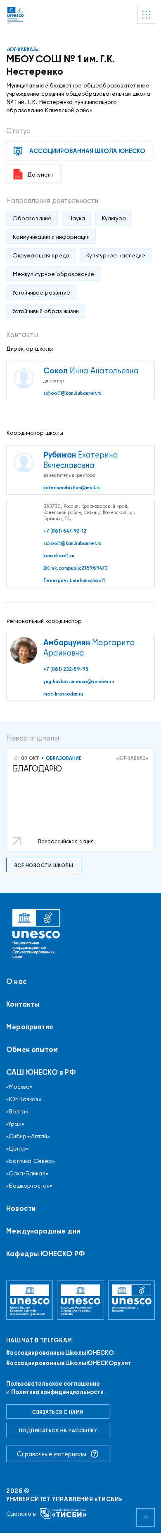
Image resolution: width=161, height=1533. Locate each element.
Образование (63, 758)
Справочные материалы (51, 1453)
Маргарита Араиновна (89, 647)
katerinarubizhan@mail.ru (72, 487)
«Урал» (15, 1124)
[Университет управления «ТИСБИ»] (63, 1513)
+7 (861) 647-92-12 (64, 531)
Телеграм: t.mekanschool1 (74, 580)
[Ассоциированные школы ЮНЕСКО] (131, 1300)
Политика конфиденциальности (57, 1391)
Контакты (22, 1004)
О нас (16, 981)
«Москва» (19, 1087)
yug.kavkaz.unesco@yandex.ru (78, 681)
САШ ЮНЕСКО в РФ (41, 1072)
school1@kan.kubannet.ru (72, 393)
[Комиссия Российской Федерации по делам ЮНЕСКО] (80, 1300)
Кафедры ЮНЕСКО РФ (45, 1254)
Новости (21, 1208)
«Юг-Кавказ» (22, 49)
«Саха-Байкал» (27, 1173)
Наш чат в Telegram (39, 1340)
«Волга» (17, 1111)
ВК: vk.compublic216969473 (75, 568)
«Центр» (17, 1148)
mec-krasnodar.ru (63, 694)
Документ (40, 174)
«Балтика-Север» (30, 1161)
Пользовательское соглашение (53, 1383)
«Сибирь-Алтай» (28, 1136)
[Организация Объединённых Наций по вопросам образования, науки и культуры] (29, 1300)
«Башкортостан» (29, 1186)
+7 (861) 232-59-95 (65, 669)
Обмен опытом (32, 1049)
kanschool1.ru (58, 555)
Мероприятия (29, 1027)
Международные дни (43, 1231)
